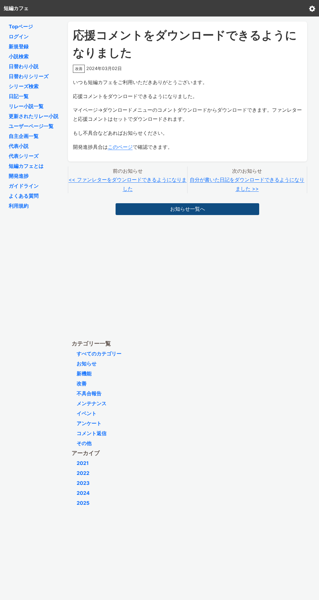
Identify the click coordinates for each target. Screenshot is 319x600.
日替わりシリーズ (29, 76)
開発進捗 (19, 176)
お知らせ (87, 363)
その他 (84, 443)
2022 (83, 473)
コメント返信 (92, 433)
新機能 (84, 373)
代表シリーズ (24, 156)
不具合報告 (89, 393)
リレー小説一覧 (26, 106)
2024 (83, 493)
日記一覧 (19, 96)
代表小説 (19, 146)
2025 (83, 503)
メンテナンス (92, 403)
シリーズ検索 (24, 86)
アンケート (89, 423)
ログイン (19, 36)
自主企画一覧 (24, 136)
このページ (120, 147)
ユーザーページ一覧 (31, 126)
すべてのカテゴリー (99, 353)
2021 (83, 463)
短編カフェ (16, 8)
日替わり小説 (24, 66)
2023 (83, 483)
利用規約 (19, 206)
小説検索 (19, 56)
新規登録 (19, 46)
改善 (82, 383)
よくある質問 (24, 196)
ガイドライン (24, 186)
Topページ (21, 26)
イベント (87, 413)
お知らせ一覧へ (187, 209)
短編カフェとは (26, 166)
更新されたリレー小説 (34, 116)
